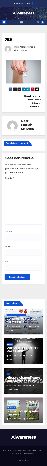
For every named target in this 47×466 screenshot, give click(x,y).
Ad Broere (11, 407)
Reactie (9, 178)
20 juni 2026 (15, 385)
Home (20, 460)
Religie (10, 344)
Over (27, 460)
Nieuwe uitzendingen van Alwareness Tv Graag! (23, 381)
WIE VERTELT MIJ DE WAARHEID (23, 349)
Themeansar (29, 454)
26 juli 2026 (15, 356)
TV (8, 374)
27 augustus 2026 (18, 326)
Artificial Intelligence (16, 315)
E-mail (9, 246)
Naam (8, 231)
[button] (38, 22)
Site (6, 261)
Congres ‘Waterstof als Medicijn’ (22, 320)
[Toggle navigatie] (22, 22)
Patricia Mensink (27, 47)
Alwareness (23, 13)
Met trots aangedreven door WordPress (20, 450)
